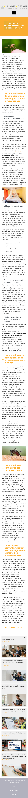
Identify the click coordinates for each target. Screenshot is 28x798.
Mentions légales (14, 790)
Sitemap (14, 794)
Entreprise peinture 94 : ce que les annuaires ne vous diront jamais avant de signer (13, 686)
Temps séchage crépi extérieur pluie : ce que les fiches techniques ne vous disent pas (13, 662)
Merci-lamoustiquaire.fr (14, 152)
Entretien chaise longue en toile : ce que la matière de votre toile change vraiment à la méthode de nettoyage (14, 756)
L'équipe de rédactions (14, 782)
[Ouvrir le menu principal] (14, 12)
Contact (14, 786)
